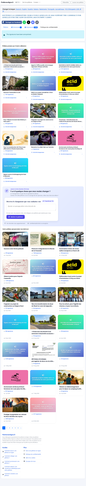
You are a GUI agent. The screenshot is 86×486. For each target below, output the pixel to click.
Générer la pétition (17, 217)
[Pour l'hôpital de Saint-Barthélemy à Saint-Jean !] (15, 116)
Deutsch (18, 9)
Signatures (31, 27)
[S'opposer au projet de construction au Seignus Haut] (43, 116)
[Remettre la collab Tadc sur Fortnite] (43, 142)
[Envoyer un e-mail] (33, 22)
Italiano (36, 9)
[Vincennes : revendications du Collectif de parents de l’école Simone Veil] (71, 116)
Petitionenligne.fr (7, 2)
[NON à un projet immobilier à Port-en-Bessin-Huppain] (43, 88)
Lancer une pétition (78, 2)
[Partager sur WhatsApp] (24, 22)
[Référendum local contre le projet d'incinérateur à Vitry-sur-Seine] (71, 88)
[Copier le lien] (37, 22)
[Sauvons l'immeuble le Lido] (15, 88)
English (24, 9)
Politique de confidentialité (49, 27)
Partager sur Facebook (13, 22)
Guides (4, 448)
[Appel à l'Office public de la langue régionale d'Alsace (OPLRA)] (43, 61)
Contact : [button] (36, 2)
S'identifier (66, 2)
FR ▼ (18, 2)
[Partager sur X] (28, 22)
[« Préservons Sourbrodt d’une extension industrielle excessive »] (15, 61)
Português (51, 9)
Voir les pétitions (27, 2)
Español (30, 9)
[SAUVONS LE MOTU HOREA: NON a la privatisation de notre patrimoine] (71, 61)
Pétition (5, 27)
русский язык (59, 9)
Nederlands (43, 9)
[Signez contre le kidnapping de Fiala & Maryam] (15, 170)
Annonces (17, 27)
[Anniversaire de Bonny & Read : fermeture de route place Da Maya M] (71, 143)
